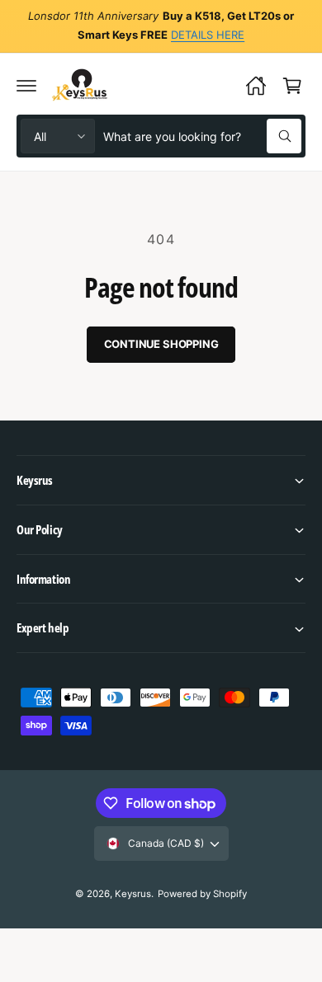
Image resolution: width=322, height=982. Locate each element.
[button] (26, 86)
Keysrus (133, 894)
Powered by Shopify (202, 894)
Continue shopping (161, 343)
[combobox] (202, 136)
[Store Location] (256, 86)
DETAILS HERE (207, 34)
